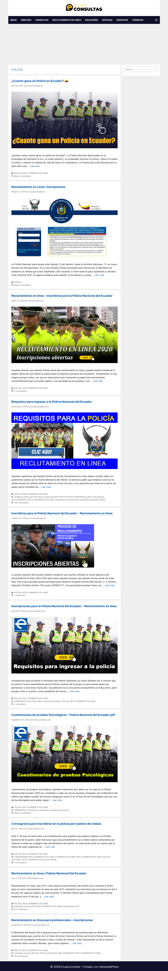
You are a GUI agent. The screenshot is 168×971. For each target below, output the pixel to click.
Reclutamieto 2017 (71, 906)
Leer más (35, 166)
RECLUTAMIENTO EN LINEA (66, 20)
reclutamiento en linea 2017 (66, 500)
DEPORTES (122, 20)
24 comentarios (21, 909)
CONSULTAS (41, 20)
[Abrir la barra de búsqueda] (156, 20)
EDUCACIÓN (91, 20)
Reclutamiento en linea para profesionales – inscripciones (52, 920)
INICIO (13, 20)
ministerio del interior (52, 701)
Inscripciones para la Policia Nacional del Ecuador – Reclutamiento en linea (64, 606)
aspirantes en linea (22, 953)
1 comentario (20, 595)
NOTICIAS (107, 20)
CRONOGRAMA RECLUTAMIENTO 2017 (31, 857)
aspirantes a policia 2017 (25, 906)
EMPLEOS (26, 20)
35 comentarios (21, 956)
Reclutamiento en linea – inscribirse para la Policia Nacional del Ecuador (61, 295)
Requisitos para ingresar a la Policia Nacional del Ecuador (51, 401)
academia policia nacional (25, 497)
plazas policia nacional (47, 497)
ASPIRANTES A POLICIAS (25, 701)
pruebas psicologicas (94, 497)
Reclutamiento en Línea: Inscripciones (38, 187)
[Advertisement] (84, 43)
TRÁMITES (137, 20)
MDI (39, 701)
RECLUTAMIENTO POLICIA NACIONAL (39, 859)
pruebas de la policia (60, 810)
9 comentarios (20, 862)
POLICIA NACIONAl (75, 497)
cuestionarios (44, 810)
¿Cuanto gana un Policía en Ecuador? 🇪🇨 (39, 81)
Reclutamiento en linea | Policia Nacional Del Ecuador (48, 873)
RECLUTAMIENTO (19, 500)
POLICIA (18, 173)
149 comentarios (21, 502)
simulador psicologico (89, 500)
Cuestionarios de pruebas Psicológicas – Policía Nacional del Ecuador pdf (63, 715)
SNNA (102, 500)
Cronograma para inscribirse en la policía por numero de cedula (56, 823)
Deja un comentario (22, 176)
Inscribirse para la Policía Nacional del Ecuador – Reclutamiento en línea (61, 513)
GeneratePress (109, 966)
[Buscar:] (141, 69)
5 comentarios (20, 391)
